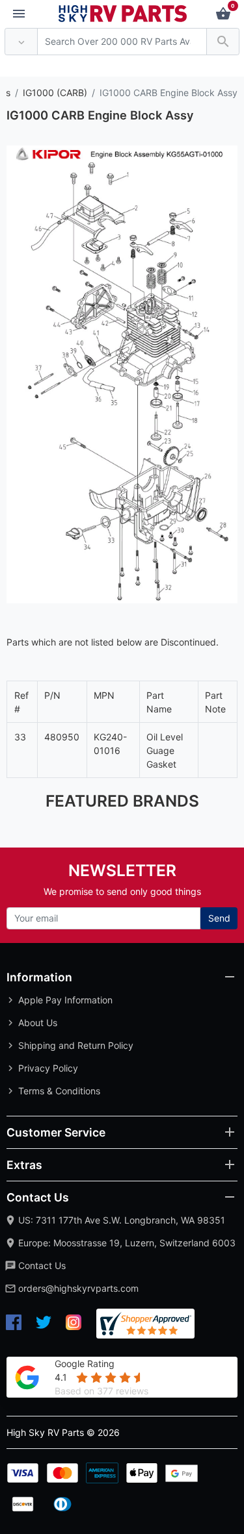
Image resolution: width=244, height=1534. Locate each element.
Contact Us (42, 1265)
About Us (37, 1022)
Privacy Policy (48, 1068)
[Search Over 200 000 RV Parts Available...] (222, 42)
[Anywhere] (21, 42)
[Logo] (123, 12)
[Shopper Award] (145, 1324)
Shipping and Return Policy (75, 1045)
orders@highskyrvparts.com (78, 1288)
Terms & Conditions (59, 1090)
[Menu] (19, 14)
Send (219, 918)
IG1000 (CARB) (55, 92)
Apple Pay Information (65, 999)
